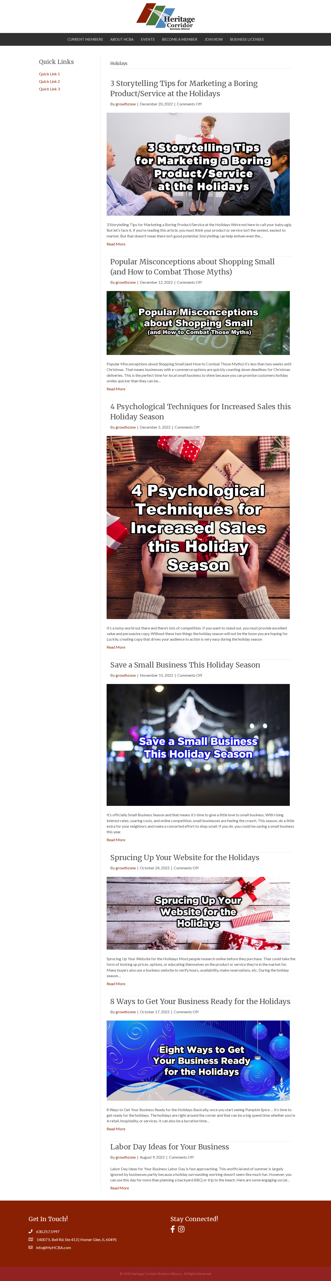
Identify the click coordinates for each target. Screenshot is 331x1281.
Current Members (85, 39)
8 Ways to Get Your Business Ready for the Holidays (200, 1001)
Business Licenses (247, 39)
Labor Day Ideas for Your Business (169, 1146)
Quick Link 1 (49, 73)
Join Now (214, 39)
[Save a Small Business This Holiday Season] (198, 744)
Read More (116, 244)
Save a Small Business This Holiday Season (185, 664)
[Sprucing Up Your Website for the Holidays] (198, 912)
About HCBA (122, 39)
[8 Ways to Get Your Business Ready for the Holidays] (198, 1060)
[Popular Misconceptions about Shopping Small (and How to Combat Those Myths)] (198, 322)
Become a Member (179, 39)
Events (148, 39)
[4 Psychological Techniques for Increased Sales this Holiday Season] (198, 527)
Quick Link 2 (49, 81)
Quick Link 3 (49, 88)
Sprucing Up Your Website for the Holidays (185, 857)
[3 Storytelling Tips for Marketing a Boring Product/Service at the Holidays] (198, 163)
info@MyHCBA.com (53, 1247)
